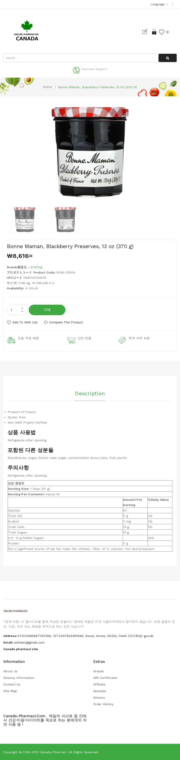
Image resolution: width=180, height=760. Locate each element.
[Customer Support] (90, 72)
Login (154, 32)
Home (47, 87)
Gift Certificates (105, 678)
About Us (10, 671)
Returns (99, 697)
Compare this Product (66, 322)
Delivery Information (18, 678)
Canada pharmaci (53, 752)
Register (146, 32)
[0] (162, 32)
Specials (99, 691)
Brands (98, 671)
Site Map (10, 691)
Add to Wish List (25, 322)
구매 (47, 310)
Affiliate (99, 684)
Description (90, 393)
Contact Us (11, 684)
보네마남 (36, 267)
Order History (103, 704)
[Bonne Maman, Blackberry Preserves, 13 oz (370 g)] (24, 219)
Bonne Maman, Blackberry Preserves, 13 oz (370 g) (97, 87)
